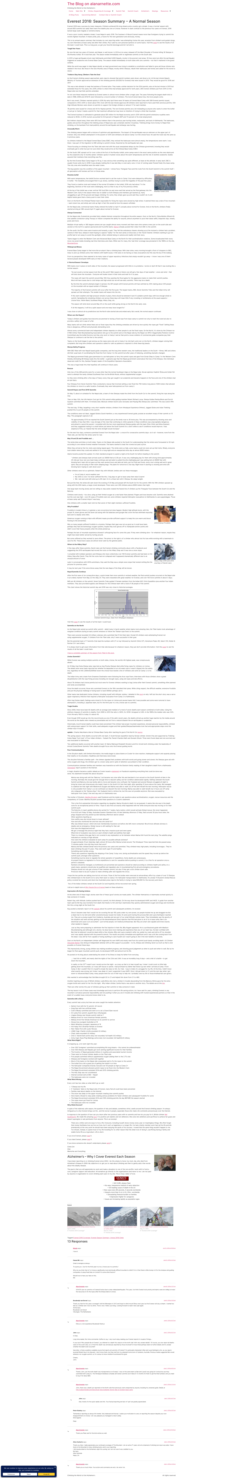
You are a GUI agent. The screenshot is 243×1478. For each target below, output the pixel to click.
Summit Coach (133, 11)
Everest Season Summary (100, 1238)
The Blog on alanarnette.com (93, 3)
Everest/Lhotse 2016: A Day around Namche (81, 1227)
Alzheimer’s (145, 11)
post (141, 694)
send (108, 1143)
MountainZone (72, 243)
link (163, 983)
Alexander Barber (73, 943)
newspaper (71, 768)
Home (71, 11)
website (97, 909)
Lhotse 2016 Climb (117, 1238)
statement (115, 771)
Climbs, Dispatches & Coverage (99, 11)
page (155, 43)
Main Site (79, 11)
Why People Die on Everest (95, 887)
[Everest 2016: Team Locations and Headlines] (157, 1216)
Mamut (116, 227)
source (140, 732)
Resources (164, 11)
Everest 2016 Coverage (81, 1238)
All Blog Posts (74, 15)
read (88, 1136)
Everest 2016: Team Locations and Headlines (154, 1227)
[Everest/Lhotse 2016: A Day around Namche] (84, 1216)
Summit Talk (120, 11)
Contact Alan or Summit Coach (110, 15)
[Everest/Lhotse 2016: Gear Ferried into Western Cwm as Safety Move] (121, 1216)
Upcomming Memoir (89, 15)
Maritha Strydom (91, 797)
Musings (155, 11)
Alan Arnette (80, 1286)
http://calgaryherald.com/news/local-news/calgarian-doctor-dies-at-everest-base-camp (104, 1390)
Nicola (75, 1248)
